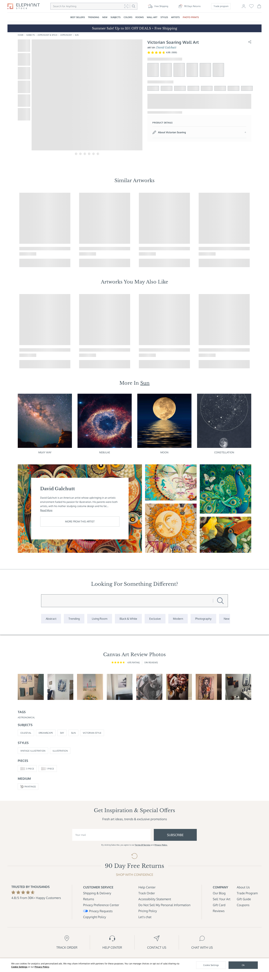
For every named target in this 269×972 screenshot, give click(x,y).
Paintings (30, 786)
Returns (88, 899)
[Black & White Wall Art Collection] (128, 618)
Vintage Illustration (32, 750)
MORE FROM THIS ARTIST (80, 521)
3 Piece (30, 768)
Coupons (243, 905)
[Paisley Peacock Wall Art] (225, 489)
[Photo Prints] (226, 618)
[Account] (243, 7)
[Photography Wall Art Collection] (203, 618)
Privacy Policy (42, 966)
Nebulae (104, 452)
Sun (77, 35)
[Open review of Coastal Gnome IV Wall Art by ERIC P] (31, 687)
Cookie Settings (19, 966)
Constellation (224, 452)
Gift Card (219, 905)
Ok (243, 965)
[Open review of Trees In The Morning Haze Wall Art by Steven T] (120, 687)
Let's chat (144, 917)
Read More (46, 510)
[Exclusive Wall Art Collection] (155, 618)
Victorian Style (92, 732)
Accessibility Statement (154, 899)
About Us (243, 887)
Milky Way (44, 452)
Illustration (60, 750)
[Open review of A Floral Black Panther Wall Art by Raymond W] (238, 687)
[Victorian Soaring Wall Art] (171, 528)
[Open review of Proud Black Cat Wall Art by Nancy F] (149, 687)
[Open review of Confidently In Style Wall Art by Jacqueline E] (179, 687)
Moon (164, 452)
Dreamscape (46, 732)
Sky (62, 732)
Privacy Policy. (161, 845)
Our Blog (219, 893)
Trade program (221, 6)
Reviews (218, 911)
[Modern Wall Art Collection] (178, 618)
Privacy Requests (101, 911)
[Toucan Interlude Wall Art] (225, 535)
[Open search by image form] (126, 6)
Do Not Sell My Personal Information (164, 905)
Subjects (30, 35)
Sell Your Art (221, 899)
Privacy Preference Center (101, 905)
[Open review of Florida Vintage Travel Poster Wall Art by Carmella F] (90, 687)
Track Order (146, 893)
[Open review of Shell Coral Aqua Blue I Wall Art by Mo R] (60, 687)
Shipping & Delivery (97, 893)
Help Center (147, 887)
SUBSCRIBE (175, 835)
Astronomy (66, 35)
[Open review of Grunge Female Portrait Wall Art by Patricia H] (209, 687)
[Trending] (74, 618)
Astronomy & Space (47, 35)
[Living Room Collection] (99, 618)
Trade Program (247, 893)
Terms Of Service (142, 845)
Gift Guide (244, 899)
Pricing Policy (147, 911)
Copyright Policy (94, 917)
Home (21, 35)
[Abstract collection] (51, 618)
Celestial (25, 732)
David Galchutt (166, 47)
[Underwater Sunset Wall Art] (171, 482)
